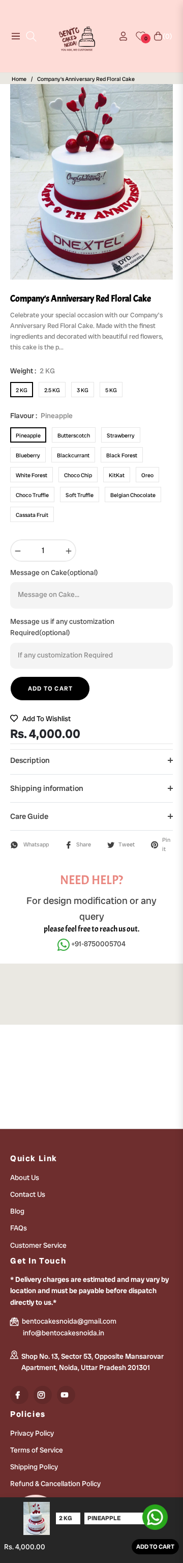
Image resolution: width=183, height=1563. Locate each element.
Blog (17, 1211)
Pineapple (28, 435)
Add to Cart (155, 1547)
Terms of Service (36, 1450)
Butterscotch (73, 435)
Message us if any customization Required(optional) (62, 627)
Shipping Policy (34, 1466)
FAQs (18, 1227)
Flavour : (41, 415)
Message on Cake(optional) (54, 572)
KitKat (117, 475)
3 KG (82, 390)
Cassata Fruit (32, 514)
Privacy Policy (32, 1433)
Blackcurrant (73, 455)
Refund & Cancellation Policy (55, 1483)
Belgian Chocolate (133, 495)
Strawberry (121, 435)
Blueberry (28, 455)
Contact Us (27, 1194)
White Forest (31, 475)
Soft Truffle (80, 495)
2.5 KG (52, 390)
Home (19, 79)
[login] (119, 36)
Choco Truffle (32, 495)
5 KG (111, 390)
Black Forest (121, 455)
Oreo (147, 475)
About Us (24, 1177)
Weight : (32, 370)
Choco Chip (78, 475)
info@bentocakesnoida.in (63, 1332)
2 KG (21, 390)
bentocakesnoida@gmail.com (68, 1321)
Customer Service (38, 1245)
